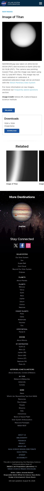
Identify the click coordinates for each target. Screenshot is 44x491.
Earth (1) (22, 347)
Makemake (22, 319)
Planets (22, 277)
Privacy (22, 443)
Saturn (22, 301)
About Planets (22, 280)
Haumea (22, 322)
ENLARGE (8, 110)
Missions (22, 408)
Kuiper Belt (22, 263)
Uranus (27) (22, 358)
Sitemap (22, 455)
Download (12, 131)
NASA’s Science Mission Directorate (22, 469)
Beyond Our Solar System (22, 269)
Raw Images (7, 12)
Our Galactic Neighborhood (12, 8)
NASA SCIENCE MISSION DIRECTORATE (22, 449)
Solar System (22, 254)
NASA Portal (22, 452)
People (22, 405)
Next (39, 214)
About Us (22, 435)
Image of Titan (12, 184)
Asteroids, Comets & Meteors (22, 369)
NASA (3, 3)
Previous (5, 214)
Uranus (22, 304)
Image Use (22, 446)
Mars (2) (22, 349)
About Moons (22, 340)
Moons (22, 337)
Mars (22, 296)
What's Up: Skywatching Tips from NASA (22, 396)
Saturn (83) (22, 355)
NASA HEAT (21, 425)
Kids (22, 411)
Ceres (22, 317)
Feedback (22, 440)
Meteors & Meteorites (22, 379)
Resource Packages (22, 423)
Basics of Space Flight (22, 417)
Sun (22, 260)
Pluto (22, 314)
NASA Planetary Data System (22, 83)
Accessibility (22, 457)
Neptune (22, 307)
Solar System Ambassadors (22, 420)
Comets (22, 385)
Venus (22, 290)
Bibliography (22, 438)
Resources (22, 399)
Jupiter (22, 226)
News (22, 393)
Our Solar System (22, 257)
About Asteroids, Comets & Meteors (22, 373)
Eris (22, 325)
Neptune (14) (22, 361)
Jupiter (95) (22, 352)
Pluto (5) (22, 364)
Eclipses (22, 272)
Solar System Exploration (12, 3)
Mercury (22, 287)
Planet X (22, 332)
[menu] (40, 3)
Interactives (22, 414)
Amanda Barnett (27, 472)
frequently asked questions (26, 90)
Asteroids (21, 382)
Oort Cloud (22, 266)
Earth (22, 293)
